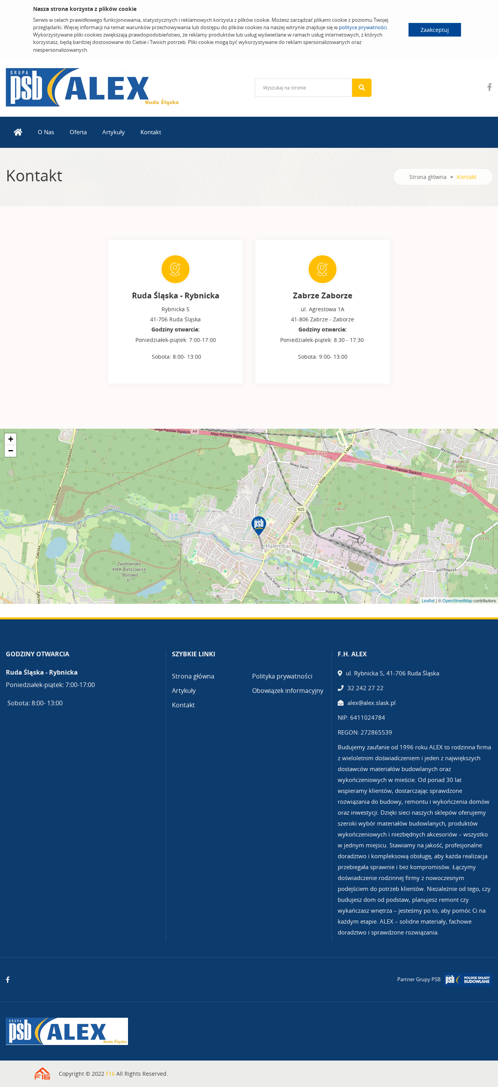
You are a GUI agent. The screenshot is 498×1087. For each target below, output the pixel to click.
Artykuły (113, 132)
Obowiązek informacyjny (287, 690)
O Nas (46, 132)
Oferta (78, 132)
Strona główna (428, 177)
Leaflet (428, 600)
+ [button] (10, 439)
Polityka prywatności (282, 676)
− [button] (10, 451)
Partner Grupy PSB (418, 979)
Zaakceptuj (435, 29)
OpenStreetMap (457, 600)
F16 (110, 1073)
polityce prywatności (363, 27)
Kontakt (150, 132)
